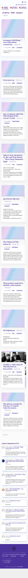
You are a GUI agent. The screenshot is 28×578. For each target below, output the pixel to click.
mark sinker (15, 204)
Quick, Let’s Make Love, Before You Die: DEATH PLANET (15, 510)
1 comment (19, 47)
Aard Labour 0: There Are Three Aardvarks (15, 475)
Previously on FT (13, 554)
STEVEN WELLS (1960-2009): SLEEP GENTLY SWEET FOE (14, 461)
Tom (13, 47)
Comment (19, 83)
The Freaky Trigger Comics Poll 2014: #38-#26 (14, 447)
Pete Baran (15, 247)
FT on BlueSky (22, 554)
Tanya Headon (15, 121)
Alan (8, 562)
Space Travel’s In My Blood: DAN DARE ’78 (15, 523)
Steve (6, 556)
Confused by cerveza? (15, 500)
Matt (13, 83)
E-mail (22, 556)
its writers (20, 566)
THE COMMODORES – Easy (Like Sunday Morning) (14, 489)
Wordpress (8, 561)
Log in (25, 2)
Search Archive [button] (21, 4)
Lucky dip (13, 556)
